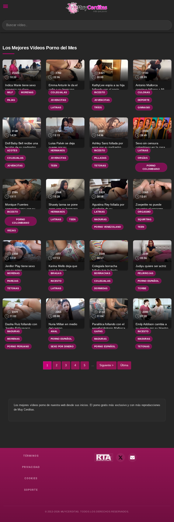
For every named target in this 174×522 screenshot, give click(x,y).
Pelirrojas (145, 273)
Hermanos (58, 150)
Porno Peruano (18, 346)
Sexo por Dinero (62, 346)
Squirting (145, 219)
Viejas (11, 230)
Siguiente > (107, 365)
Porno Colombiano (151, 167)
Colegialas (59, 92)
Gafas (98, 331)
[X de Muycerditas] (120, 457)
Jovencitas (58, 100)
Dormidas (101, 288)
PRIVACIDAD (31, 467)
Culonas (144, 92)
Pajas (11, 100)
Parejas (12, 281)
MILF (10, 92)
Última (124, 365)
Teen (54, 165)
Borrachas (102, 273)
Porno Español (148, 281)
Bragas (56, 273)
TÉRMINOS (31, 455)
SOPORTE (31, 489)
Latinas (56, 107)
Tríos (98, 107)
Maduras (100, 219)
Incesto (99, 92)
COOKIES (30, 478)
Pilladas (100, 158)
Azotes (12, 150)
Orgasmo (144, 211)
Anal (54, 331)
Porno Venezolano (107, 227)
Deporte (143, 100)
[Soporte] (132, 457)
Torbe (142, 288)
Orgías (142, 158)
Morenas (27, 92)
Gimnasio (144, 107)
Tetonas (100, 165)
